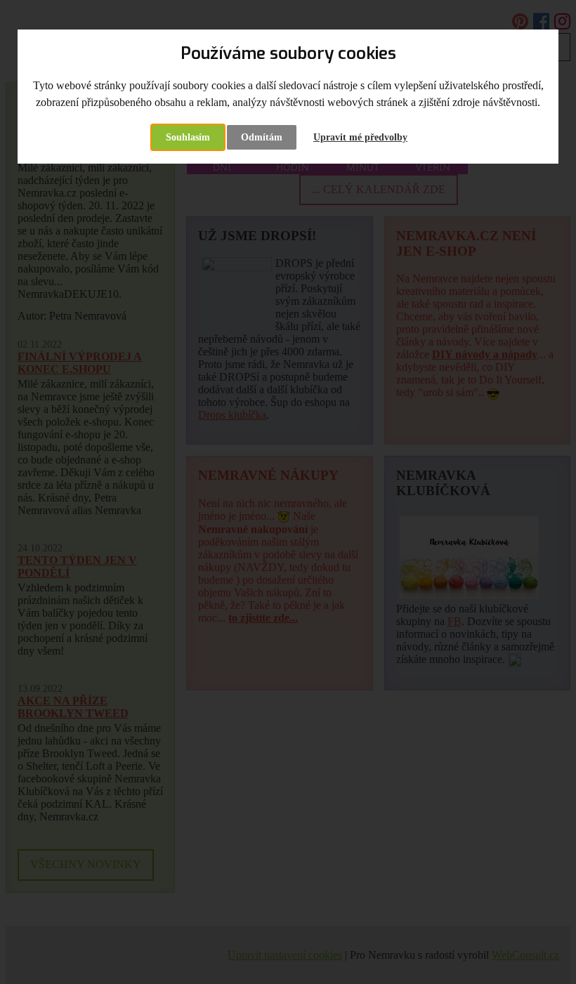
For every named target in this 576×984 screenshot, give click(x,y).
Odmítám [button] (261, 137)
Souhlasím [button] (188, 137)
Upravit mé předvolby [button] (360, 137)
